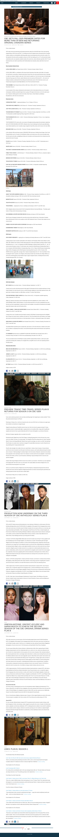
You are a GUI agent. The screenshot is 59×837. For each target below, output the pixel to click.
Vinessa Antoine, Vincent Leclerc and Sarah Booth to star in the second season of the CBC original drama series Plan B (26, 627)
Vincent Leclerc (29, 717)
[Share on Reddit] (12, 371)
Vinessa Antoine (36, 717)
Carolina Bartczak (18, 483)
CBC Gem (11, 373)
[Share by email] (18, 371)
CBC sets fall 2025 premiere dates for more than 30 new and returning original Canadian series (24, 40)
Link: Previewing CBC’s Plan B (12, 768)
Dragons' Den (7, 36)
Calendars (23, 2)
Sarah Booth (22, 717)
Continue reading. (41, 761)
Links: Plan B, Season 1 (16, 749)
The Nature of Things (31, 36)
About (16, 2)
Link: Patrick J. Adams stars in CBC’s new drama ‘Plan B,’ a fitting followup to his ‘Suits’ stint (26, 778)
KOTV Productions (24, 587)
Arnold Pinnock (10, 483)
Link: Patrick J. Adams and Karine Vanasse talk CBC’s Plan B (19, 800)
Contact (31, 2)
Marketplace (34, 373)
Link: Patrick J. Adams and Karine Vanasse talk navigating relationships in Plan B (23, 810)
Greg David (14, 413)
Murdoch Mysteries (23, 36)
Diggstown (12, 717)
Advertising (46, 2)
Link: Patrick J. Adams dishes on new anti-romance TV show (19, 790)
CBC (7, 373)
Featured (12, 36)
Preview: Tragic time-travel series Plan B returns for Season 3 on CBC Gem (26, 410)
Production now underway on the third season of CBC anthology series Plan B (26, 514)
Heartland (16, 36)
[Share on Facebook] (7, 371)
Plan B (48, 373)
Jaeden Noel (17, 587)
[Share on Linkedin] (15, 371)
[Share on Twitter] (10, 371)
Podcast (38, 2)
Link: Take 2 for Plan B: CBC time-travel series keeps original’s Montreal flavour (23, 757)
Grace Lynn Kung (10, 587)
